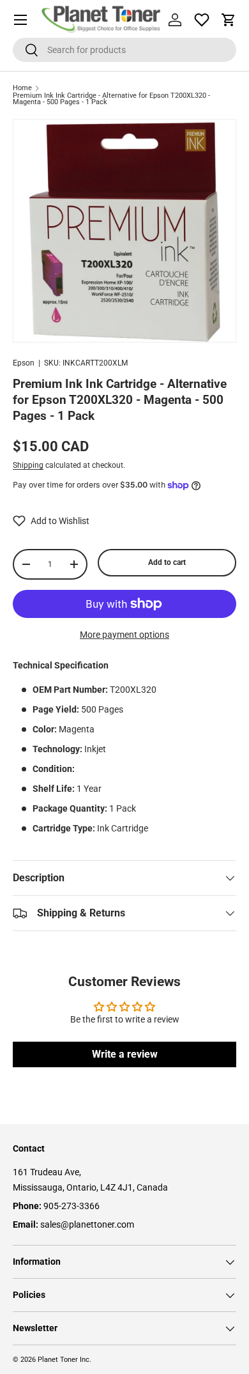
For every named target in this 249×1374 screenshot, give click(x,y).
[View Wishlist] (202, 20)
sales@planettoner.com (87, 1224)
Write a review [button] (125, 1054)
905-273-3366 (71, 1206)
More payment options (124, 634)
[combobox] (124, 50)
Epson (23, 363)
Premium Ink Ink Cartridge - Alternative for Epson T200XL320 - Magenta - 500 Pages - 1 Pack (111, 99)
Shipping (28, 465)
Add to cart (167, 562)
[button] (229, 20)
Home (22, 88)
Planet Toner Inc (63, 1359)
